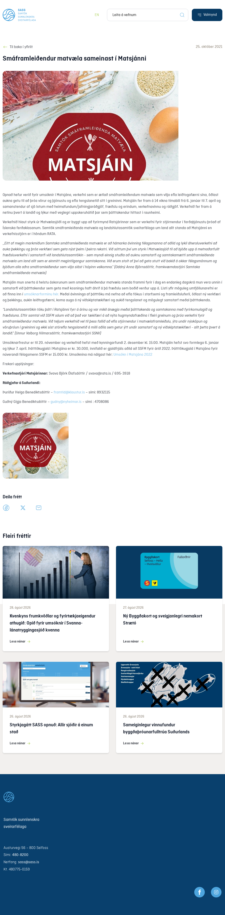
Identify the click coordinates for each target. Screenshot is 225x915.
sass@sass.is (28, 862)
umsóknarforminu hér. (41, 294)
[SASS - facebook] (199, 892)
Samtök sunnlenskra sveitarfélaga (21, 823)
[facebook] (6, 507)
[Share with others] (38, 507)
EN (97, 15)
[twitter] (22, 507)
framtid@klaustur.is (69, 392)
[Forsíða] (19, 15)
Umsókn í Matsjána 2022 (132, 354)
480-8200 (20, 855)
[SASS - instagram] (216, 892)
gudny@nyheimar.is (66, 402)
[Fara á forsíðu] (112, 797)
